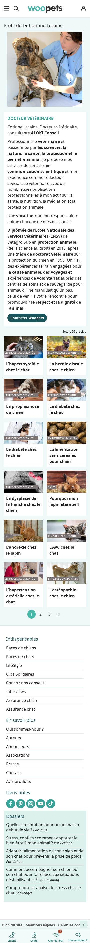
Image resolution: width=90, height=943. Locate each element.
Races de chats (20, 656)
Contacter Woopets (27, 317)
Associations (18, 755)
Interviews (16, 691)
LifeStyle (14, 665)
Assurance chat (20, 709)
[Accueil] (45, 8)
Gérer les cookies (73, 925)
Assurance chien (21, 700)
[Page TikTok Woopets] (50, 803)
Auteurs (13, 738)
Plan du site (12, 925)
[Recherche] (16, 8)
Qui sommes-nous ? (25, 729)
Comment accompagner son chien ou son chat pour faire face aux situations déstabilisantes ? (42, 875)
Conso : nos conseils (25, 683)
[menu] (7, 8)
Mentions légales (40, 925)
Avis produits (18, 781)
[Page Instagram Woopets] (30, 803)
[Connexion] (83, 9)
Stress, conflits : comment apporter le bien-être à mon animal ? (42, 840)
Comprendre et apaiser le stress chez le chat (43, 890)
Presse (12, 764)
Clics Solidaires (20, 674)
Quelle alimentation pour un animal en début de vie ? (42, 827)
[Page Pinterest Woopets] (20, 803)
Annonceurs (17, 746)
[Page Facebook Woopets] (10, 803)
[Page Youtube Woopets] (40, 803)
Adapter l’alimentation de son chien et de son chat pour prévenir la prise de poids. (45, 856)
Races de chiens (21, 648)
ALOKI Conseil (45, 133)
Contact (13, 772)
